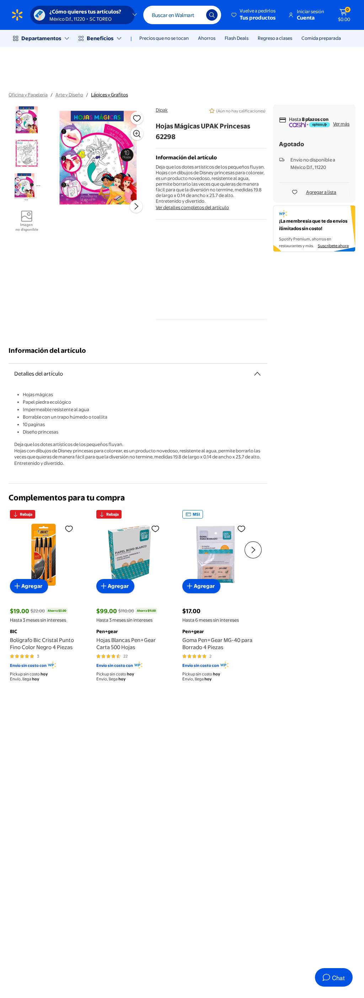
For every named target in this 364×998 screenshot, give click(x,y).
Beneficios (100, 38)
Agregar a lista (321, 192)
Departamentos (41, 38)
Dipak (162, 110)
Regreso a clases (275, 38)
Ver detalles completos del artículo (192, 207)
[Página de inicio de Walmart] (17, 15)
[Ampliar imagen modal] (136, 133)
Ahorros (206, 38)
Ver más (341, 124)
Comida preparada (321, 38)
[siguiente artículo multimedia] (136, 206)
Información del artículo (47, 350)
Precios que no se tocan (164, 38)
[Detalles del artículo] (257, 373)
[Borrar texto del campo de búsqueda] (195, 15)
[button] (254, 15)
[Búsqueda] (212, 15)
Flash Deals (236, 38)
